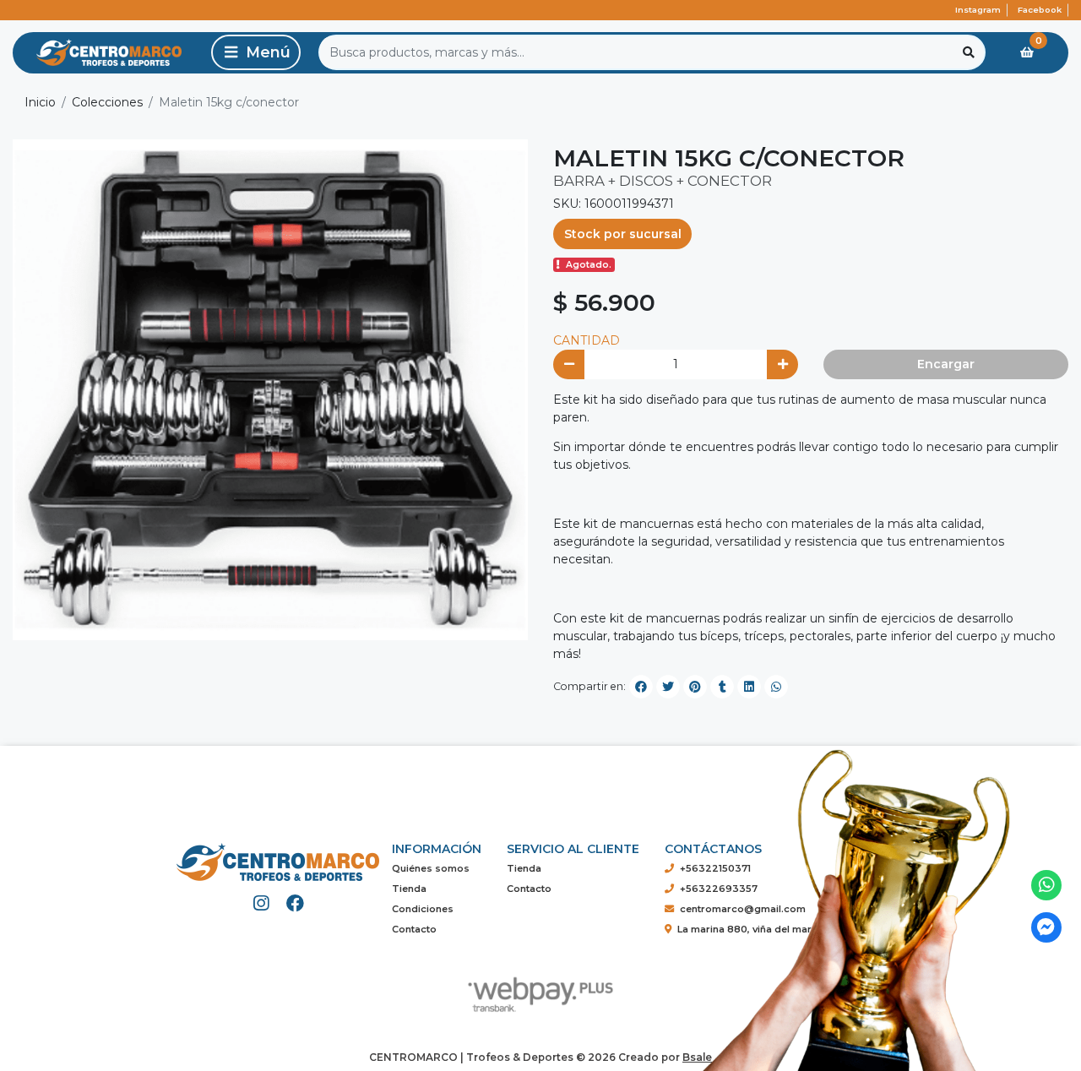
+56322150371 (715, 868)
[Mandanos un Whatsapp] (1046, 885)
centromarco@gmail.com (743, 909)
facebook (1040, 9)
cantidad (586, 340)
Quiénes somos (431, 868)
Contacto (414, 929)
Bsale (697, 1057)
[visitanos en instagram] (261, 903)
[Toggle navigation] (256, 52)
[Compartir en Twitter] (668, 687)
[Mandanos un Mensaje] (1046, 927)
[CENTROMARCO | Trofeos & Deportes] (109, 52)
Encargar (946, 364)
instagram (978, 9)
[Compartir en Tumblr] (722, 687)
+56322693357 (719, 888)
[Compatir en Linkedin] (749, 687)
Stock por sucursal (623, 234)
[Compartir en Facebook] (641, 687)
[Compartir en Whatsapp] (776, 687)
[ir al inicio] (278, 855)
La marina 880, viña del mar (744, 929)
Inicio (40, 102)
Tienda (409, 888)
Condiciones (423, 909)
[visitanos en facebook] (295, 903)
